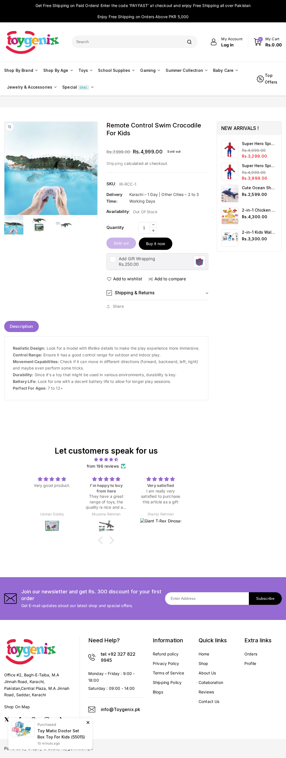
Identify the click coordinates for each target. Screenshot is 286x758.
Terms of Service (168, 673)
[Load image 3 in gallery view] (63, 224)
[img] (106, 459)
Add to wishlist (127, 278)
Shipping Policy (167, 682)
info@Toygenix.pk (120, 709)
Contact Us (209, 701)
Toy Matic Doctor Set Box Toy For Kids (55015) (61, 733)
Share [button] (118, 306)
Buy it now (155, 243)
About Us (207, 673)
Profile (250, 663)
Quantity (115, 227)
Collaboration (211, 682)
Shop (203, 663)
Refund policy (165, 654)
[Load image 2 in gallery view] (38, 224)
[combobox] (126, 42)
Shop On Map (17, 706)
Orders (250, 654)
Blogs (158, 692)
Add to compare (170, 278)
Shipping (114, 163)
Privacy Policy (166, 663)
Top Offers (271, 78)
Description (21, 326)
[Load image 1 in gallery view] (13, 224)
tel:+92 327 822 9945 (118, 657)
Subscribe (265, 598)
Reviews (206, 692)
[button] (157, 293)
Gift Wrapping (137, 259)
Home (204, 654)
